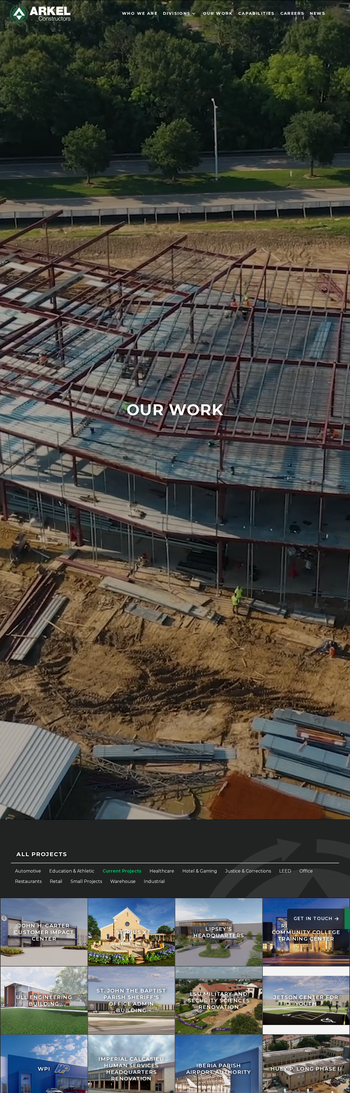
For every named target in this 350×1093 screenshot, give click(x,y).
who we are (140, 13)
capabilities (256, 13)
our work (218, 13)
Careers (292, 13)
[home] (40, 13)
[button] (180, 14)
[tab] (175, 854)
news (317, 13)
